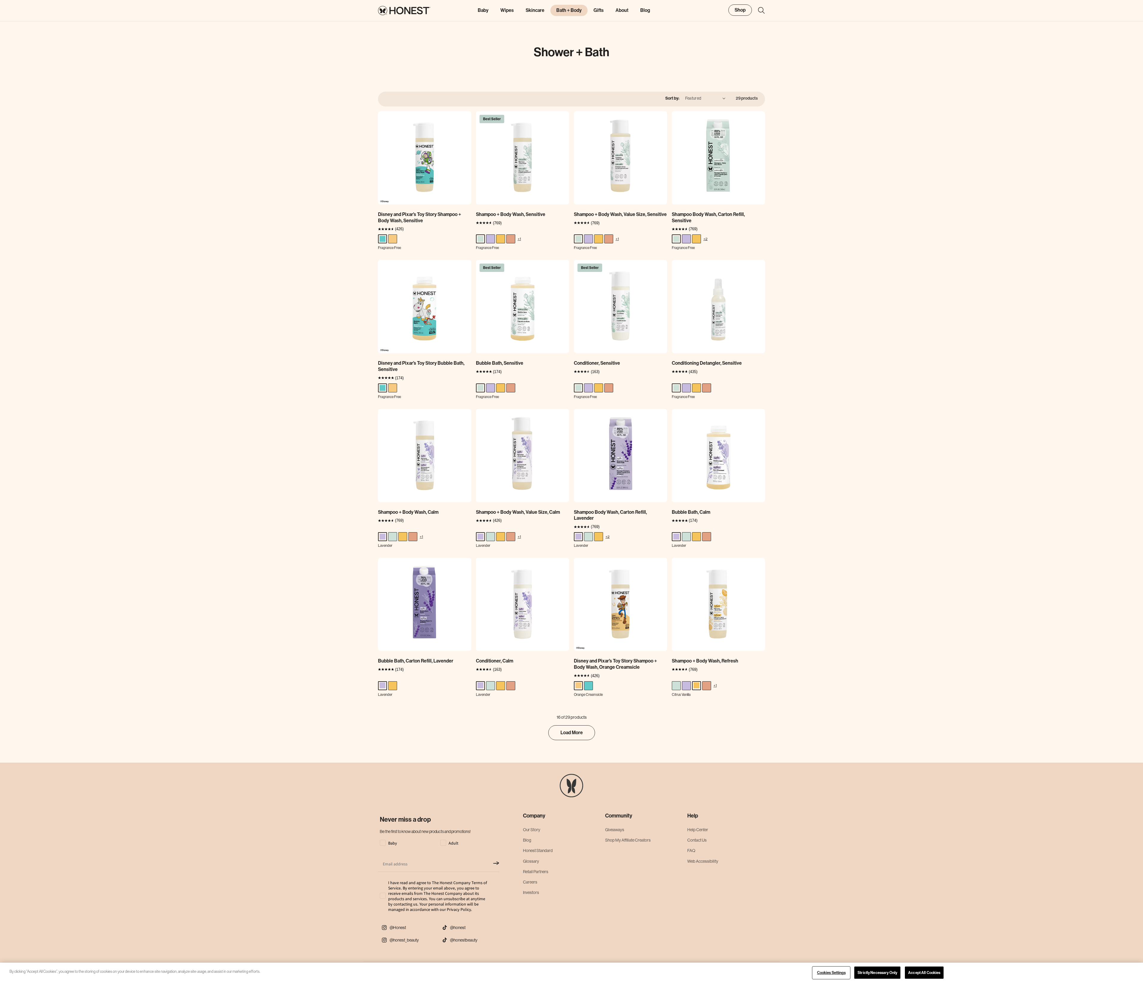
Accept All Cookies (924, 972)
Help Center (697, 829)
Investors (531, 892)
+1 (519, 239)
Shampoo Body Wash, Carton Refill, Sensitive (708, 217)
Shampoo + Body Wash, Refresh (705, 661)
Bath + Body (569, 10)
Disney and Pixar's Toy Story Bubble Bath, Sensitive (421, 366)
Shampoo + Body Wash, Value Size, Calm (518, 512)
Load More (571, 732)
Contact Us (697, 840)
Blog (527, 840)
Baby (483, 10)
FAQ (691, 850)
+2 (705, 239)
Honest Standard (538, 850)
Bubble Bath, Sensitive (499, 363)
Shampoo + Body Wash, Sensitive (510, 214)
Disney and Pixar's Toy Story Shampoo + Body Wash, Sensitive (419, 217)
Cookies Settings (831, 972)
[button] (758, 10)
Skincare (535, 10)
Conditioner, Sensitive (597, 363)
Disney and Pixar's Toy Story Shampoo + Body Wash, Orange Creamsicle (615, 664)
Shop (740, 10)
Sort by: (672, 98)
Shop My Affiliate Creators (628, 840)
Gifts (599, 10)
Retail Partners (535, 871)
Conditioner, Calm (494, 661)
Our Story (531, 829)
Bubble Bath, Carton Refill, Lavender (415, 661)
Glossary (531, 861)
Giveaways (614, 829)
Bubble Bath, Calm (691, 512)
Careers (530, 882)
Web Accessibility (702, 861)
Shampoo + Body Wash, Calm (408, 512)
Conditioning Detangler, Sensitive (707, 363)
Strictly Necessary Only (877, 972)
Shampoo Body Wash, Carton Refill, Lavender (610, 515)
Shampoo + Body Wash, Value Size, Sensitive (620, 214)
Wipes (507, 10)
